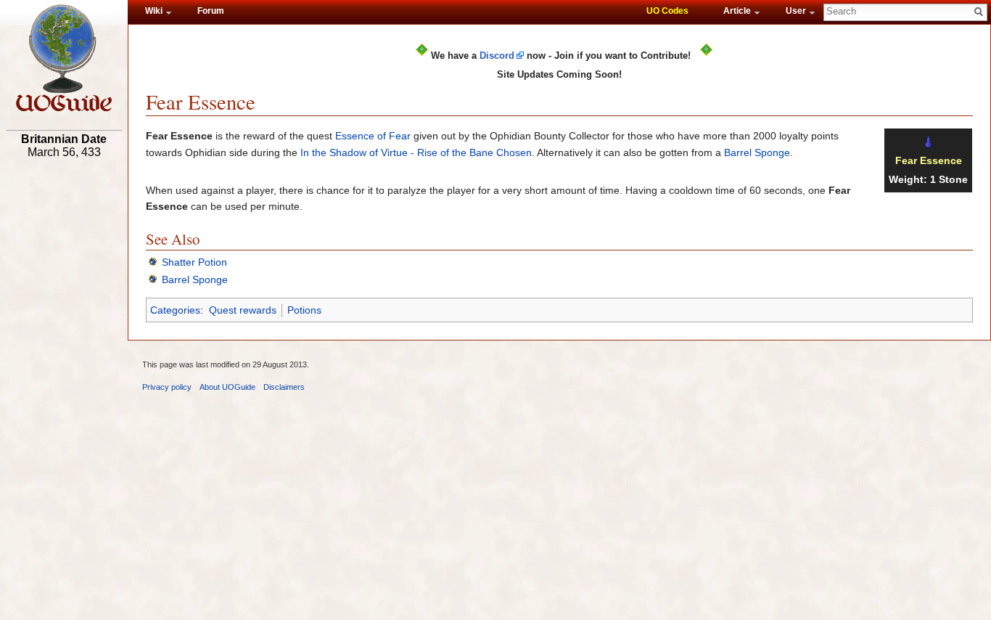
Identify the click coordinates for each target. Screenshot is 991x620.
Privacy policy (167, 387)
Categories (175, 310)
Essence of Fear (373, 136)
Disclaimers (284, 387)
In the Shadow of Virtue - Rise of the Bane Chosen (416, 152)
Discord (497, 55)
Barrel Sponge (757, 152)
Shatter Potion (194, 262)
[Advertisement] (64, 390)
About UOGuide (227, 387)
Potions (304, 310)
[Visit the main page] (64, 58)
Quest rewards (242, 310)
